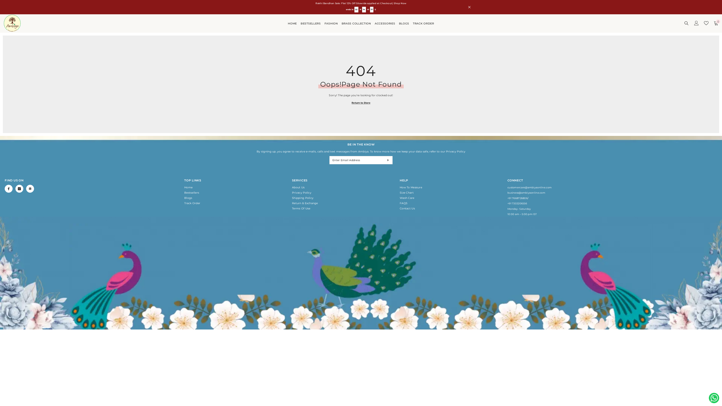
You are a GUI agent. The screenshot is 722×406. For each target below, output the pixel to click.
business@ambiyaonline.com (526, 192)
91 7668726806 (518, 198)
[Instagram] (19, 189)
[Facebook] (9, 189)
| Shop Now (399, 3)
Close (469, 7)
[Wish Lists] (706, 23)
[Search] (686, 23)
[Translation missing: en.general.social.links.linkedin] (30, 189)
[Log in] (696, 23)
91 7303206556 (518, 203)
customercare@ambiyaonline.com (529, 187)
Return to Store (361, 102)
